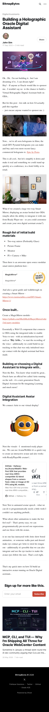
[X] (24, 680)
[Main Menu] (45, 4)
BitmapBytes (11, 3)
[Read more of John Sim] (6, 36)
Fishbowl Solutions (16, 684)
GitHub (38, 684)
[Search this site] (40, 4)
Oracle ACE (25, 687)
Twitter (30, 684)
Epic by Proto (33, 152)
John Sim (7, 42)
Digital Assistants (11, 14)
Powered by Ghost (24, 693)
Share (41, 40)
